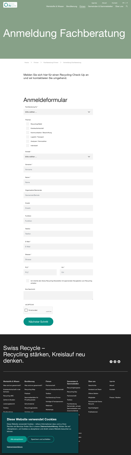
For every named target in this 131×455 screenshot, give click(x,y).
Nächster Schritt (38, 321)
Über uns (91, 381)
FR (123, 3)
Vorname (28, 164)
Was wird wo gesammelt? (12, 385)
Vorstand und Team (94, 389)
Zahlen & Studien (9, 400)
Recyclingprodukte (31, 408)
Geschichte (92, 385)
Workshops (49, 409)
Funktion (28, 216)
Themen (28, 120)
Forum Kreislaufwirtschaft (54, 389)
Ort (63, 267)
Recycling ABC (8, 396)
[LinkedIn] (119, 362)
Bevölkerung (30, 381)
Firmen (36, 62)
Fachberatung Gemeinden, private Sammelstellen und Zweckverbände (74, 407)
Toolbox (6, 408)
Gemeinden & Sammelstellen (73, 382)
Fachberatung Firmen (51, 62)
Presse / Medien (115, 397)
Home (27, 62)
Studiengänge (8, 412)
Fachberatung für (31, 107)
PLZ (27, 267)
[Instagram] (115, 362)
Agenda (94, 3)
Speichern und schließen (40, 439)
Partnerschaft (50, 385)
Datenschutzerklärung (49, 426)
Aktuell (104, 3)
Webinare (49, 405)
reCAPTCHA (29, 305)
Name (27, 177)
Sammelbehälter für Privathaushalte (31, 398)
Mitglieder (91, 397)
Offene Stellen (93, 393)
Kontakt (114, 3)
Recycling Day (72, 392)
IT (127, 3)
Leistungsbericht (9, 404)
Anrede (28, 152)
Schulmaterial (29, 404)
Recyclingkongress (73, 388)
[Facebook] (111, 362)
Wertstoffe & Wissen (11, 381)
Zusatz (27, 203)
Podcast (27, 393)
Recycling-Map (30, 389)
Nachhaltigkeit (93, 408)
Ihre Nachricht (30, 289)
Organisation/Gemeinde (33, 190)
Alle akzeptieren (17, 439)
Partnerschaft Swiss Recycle (95, 403)
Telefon (27, 229)
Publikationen (93, 412)
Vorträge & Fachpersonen (54, 401)
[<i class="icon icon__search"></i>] (125, 6)
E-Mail (28, 242)
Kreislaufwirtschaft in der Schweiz (11, 390)
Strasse (28, 254)
